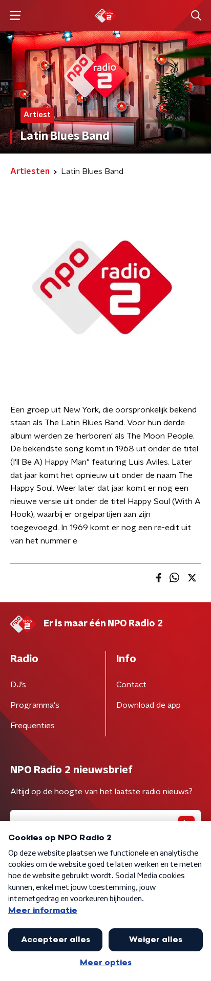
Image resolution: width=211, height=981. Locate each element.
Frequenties (32, 726)
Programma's (34, 705)
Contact (131, 685)
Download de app (148, 705)
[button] (15, 15)
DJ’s (18, 685)
